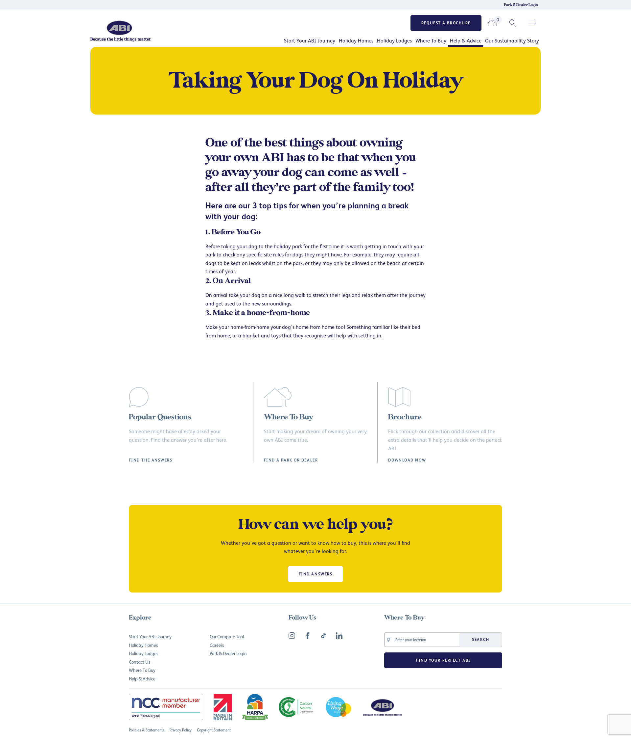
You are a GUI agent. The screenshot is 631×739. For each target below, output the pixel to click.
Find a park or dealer (291, 460)
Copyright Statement (214, 729)
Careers (217, 645)
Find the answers (151, 460)
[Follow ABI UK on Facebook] (307, 635)
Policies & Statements (146, 729)
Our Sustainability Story (512, 40)
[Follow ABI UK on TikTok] (323, 635)
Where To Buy (430, 40)
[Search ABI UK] (512, 23)
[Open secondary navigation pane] (532, 23)
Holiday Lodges (394, 40)
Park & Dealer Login (521, 5)
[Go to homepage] (143, 30)
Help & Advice (465, 40)
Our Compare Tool (227, 636)
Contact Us (139, 662)
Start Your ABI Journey (309, 40)
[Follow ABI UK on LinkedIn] (339, 635)
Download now (407, 460)
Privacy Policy (181, 729)
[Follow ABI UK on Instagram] (292, 635)
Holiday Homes (356, 40)
